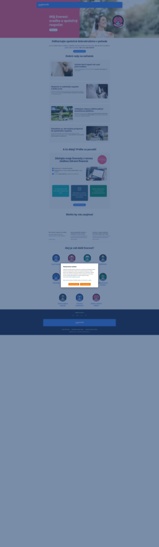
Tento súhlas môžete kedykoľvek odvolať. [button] (71, 277)
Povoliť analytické (85, 284)
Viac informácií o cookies (86, 280)
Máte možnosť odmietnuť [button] (68, 280)
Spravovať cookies (74, 284)
